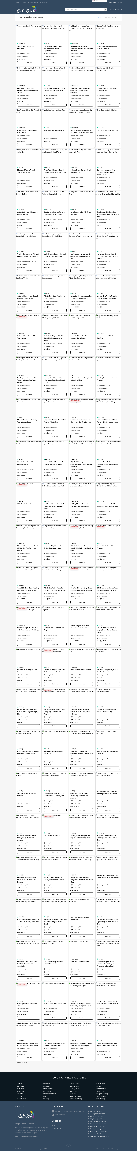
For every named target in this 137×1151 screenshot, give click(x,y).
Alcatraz (19, 1084)
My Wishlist (112, 2)
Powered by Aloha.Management (112, 1149)
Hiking (45, 1096)
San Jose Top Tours (96, 1119)
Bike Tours (20, 1086)
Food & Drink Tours (49, 1094)
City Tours (20, 1096)
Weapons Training (102, 1094)
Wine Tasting (100, 1099)
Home (99, 17)
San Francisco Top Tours (98, 1124)
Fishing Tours (47, 1091)
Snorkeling (73, 1094)
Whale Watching (101, 1096)
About (55, 1126)
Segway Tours (74, 1089)
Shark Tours (74, 1091)
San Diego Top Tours (97, 1116)
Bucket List (20, 1091)
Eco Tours (46, 1084)
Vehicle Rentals (101, 1089)
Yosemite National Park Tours (99, 1136)
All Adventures (116, 9)
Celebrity (20, 1094)
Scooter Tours (74, 1086)
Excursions (46, 1086)
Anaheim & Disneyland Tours (99, 1131)
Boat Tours (20, 1089)
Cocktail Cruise (21, 1099)
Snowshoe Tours (75, 1096)
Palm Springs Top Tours (97, 1129)
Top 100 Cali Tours (96, 1111)
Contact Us (57, 1128)
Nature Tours (74, 1084)
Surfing (98, 1086)
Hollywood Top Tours (97, 1134)
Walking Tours (100, 1091)
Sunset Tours (100, 1084)
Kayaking (46, 1099)
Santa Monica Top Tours (97, 1126)
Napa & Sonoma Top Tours (98, 1121)
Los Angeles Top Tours (97, 1114)
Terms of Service (96, 1149)
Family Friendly (48, 1089)
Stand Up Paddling (76, 1099)
